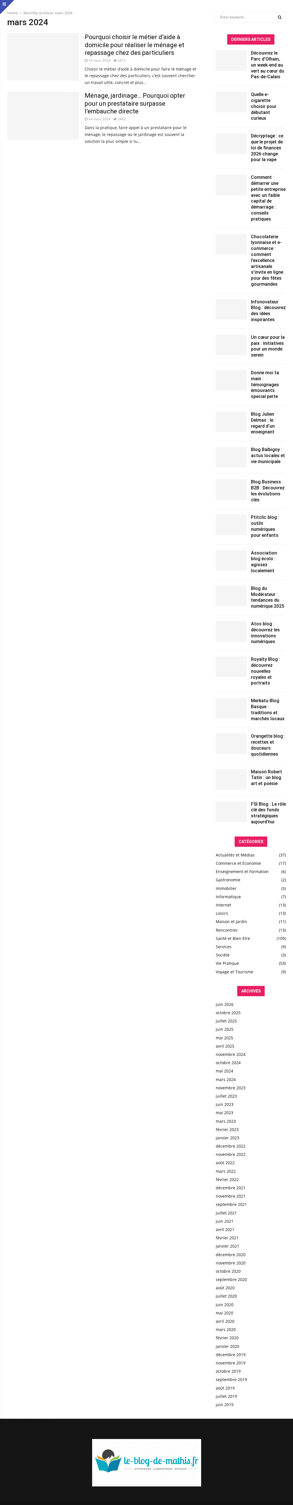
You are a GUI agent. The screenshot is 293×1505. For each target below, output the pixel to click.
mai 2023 (224, 1112)
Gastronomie (228, 879)
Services (223, 946)
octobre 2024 (228, 1062)
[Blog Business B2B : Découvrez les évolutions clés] (231, 489)
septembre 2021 (231, 1204)
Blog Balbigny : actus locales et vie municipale (268, 455)
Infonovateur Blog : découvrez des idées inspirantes (268, 310)
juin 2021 (224, 1221)
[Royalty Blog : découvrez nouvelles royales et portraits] (231, 667)
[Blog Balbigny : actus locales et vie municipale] (231, 457)
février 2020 (227, 1337)
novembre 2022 (231, 1154)
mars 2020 (226, 1329)
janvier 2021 (227, 1246)
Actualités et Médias (235, 855)
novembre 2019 (231, 1363)
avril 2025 (225, 1046)
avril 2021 (225, 1229)
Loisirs (222, 913)
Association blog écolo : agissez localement (264, 561)
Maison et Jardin (231, 921)
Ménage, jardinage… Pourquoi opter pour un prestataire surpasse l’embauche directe (135, 103)
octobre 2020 (228, 1271)
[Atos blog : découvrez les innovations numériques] (231, 631)
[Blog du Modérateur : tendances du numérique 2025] (231, 596)
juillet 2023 (226, 1096)
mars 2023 (226, 1121)
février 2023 (227, 1129)
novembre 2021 (231, 1196)
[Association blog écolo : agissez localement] (231, 560)
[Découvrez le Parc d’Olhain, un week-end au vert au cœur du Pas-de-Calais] (231, 60)
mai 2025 (224, 1037)
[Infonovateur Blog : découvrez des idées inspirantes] (231, 309)
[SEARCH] (280, 17)
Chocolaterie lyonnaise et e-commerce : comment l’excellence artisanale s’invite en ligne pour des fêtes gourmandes (267, 260)
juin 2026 (224, 1004)
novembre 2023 (231, 1087)
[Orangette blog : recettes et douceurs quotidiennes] (231, 743)
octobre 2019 (228, 1371)
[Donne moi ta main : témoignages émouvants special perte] (231, 380)
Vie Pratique (227, 963)
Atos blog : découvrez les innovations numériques (265, 632)
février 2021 (227, 1237)
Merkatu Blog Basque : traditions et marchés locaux (267, 709)
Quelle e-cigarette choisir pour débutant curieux (263, 106)
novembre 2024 (231, 1054)
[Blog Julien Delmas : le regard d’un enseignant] (231, 421)
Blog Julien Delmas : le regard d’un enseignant (263, 423)
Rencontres (226, 930)
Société (222, 955)
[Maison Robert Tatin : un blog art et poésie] (231, 779)
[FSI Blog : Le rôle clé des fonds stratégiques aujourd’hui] (231, 811)
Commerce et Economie (238, 863)
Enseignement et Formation (242, 871)
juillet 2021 (226, 1213)
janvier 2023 (227, 1137)
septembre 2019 (231, 1379)
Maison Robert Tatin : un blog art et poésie (266, 777)
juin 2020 (224, 1304)
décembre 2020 (231, 1254)
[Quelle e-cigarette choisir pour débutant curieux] (231, 102)
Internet (223, 905)
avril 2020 (225, 1321)
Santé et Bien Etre (233, 938)
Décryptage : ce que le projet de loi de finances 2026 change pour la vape (267, 147)
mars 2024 (226, 1079)
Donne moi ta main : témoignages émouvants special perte (265, 384)
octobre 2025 (228, 1012)
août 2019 (225, 1388)
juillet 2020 (226, 1296)
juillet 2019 (226, 1396)
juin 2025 (224, 1029)
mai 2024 (224, 1071)
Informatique (228, 896)
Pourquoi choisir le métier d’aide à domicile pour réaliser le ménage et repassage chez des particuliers (134, 44)
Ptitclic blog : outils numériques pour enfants (265, 526)
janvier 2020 (227, 1346)
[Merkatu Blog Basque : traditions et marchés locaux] (231, 708)
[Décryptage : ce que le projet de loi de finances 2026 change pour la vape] (231, 143)
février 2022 (227, 1179)
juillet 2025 (226, 1021)
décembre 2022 (231, 1146)
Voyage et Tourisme (234, 971)
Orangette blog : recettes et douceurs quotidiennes (268, 744)
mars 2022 (226, 1171)
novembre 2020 (231, 1263)
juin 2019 (224, 1404)
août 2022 (225, 1162)
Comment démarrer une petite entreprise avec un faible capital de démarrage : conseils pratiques (268, 198)
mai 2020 (224, 1313)
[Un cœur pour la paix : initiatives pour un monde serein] (231, 345)
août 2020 (225, 1287)
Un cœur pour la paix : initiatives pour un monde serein (268, 346)
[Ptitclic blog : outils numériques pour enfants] (231, 525)
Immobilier (226, 888)
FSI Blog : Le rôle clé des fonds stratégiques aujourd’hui (268, 812)
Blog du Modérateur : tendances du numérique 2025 (267, 597)
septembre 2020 (231, 1279)
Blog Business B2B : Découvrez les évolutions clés (268, 490)
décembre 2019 (231, 1354)
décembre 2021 (231, 1187)
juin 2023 (224, 1104)
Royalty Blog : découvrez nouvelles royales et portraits (265, 671)
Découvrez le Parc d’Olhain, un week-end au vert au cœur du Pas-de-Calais (267, 64)
